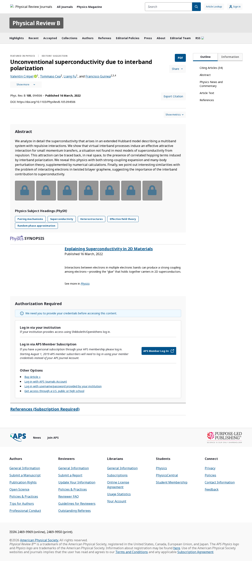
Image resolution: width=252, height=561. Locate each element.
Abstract (205, 75)
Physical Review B (36, 23)
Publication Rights (23, 482)
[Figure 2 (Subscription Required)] (46, 190)
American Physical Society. (39, 540)
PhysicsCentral (167, 475)
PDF (180, 58)
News (37, 437)
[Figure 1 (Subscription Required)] (25, 190)
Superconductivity (61, 219)
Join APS (53, 437)
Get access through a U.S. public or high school (54, 391)
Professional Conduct (25, 510)
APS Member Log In (156, 351)
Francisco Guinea (98, 76)
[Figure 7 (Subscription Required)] (152, 190)
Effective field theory (123, 219)
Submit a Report (70, 475)
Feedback (212, 489)
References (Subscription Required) (45, 409)
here (176, 548)
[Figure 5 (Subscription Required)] (110, 190)
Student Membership (171, 482)
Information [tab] (230, 57)
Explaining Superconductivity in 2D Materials (109, 248)
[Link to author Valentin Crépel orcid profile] (35, 76)
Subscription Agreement (195, 552)
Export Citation (173, 96)
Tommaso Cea (50, 76)
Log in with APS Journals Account (45, 381)
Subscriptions (117, 475)
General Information (24, 468)
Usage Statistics (119, 494)
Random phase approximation (36, 225)
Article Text (207, 93)
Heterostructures (91, 219)
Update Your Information (76, 482)
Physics (161, 468)
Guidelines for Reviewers (76, 503)
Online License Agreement (118, 484)
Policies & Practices (23, 496)
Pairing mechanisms (30, 219)
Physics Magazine (89, 7)
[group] (98, 193)
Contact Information (220, 482)
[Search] (196, 6)
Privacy (210, 468)
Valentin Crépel (21, 76)
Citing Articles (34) (211, 68)
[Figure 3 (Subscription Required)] (67, 190)
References (207, 100)
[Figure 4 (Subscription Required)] (88, 190)
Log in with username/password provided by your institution (63, 386)
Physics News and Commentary (211, 84)
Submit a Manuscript (25, 475)
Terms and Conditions (131, 552)
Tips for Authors (21, 503)
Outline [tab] (205, 57)
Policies (210, 475)
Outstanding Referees (74, 510)
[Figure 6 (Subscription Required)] (131, 190)
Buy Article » (32, 377)
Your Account (116, 501)
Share (175, 69)
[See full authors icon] (26, 84)
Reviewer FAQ (68, 496)
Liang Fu (70, 76)
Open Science (19, 489)
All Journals (65, 7)
